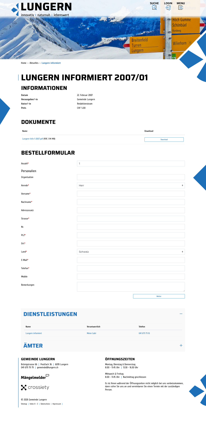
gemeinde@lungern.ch (47, 367)
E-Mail (24, 260)
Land (24, 251)
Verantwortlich (93, 326)
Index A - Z (34, 404)
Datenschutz (45, 404)
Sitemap (24, 404)
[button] (154, 5)
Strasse (25, 218)
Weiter (159, 296)
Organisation (27, 177)
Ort (23, 243)
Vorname (26, 193)
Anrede (25, 185)
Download (148, 131)
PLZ (23, 235)
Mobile (24, 276)
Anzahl (25, 163)
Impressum (57, 404)
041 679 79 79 (27, 367)
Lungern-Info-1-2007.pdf (32, 138)
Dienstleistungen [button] (50, 314)
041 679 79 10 (144, 333)
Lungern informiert (34, 333)
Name (24, 131)
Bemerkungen (27, 284)
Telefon (25, 268)
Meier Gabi (91, 333)
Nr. (22, 226)
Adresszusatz (27, 210)
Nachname (26, 202)
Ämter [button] (33, 345)
